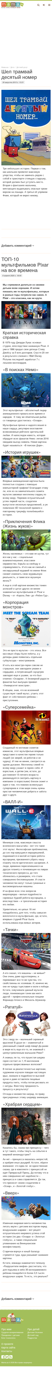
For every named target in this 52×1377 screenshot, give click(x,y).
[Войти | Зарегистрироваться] (44, 5)
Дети (12, 67)
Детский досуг (22, 67)
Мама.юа (4, 67)
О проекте (7, 1344)
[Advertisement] (26, 37)
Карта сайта (8, 1347)
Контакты (6, 1351)
